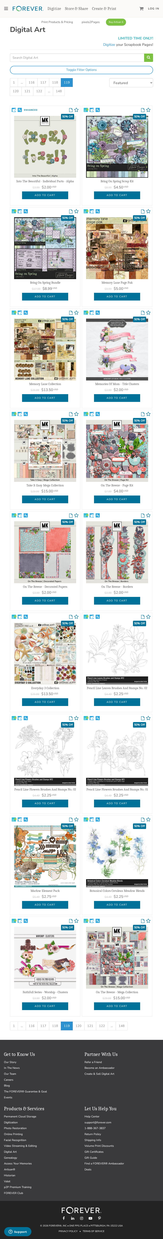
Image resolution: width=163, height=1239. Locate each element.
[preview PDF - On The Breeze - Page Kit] (143, 414)
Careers (8, 1080)
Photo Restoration (15, 1128)
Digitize (54, 8)
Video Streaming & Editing (20, 1146)
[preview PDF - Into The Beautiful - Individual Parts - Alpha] (71, 110)
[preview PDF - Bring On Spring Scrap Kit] (143, 110)
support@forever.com (97, 1122)
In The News (12, 1068)
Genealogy (10, 1158)
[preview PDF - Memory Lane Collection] (71, 313)
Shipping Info (92, 1140)
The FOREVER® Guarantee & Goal (25, 1091)
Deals (87, 1169)
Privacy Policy (68, 1231)
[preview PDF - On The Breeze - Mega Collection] (143, 921)
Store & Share (76, 8)
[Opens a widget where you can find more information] (17, 1232)
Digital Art (10, 1152)
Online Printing (13, 1134)
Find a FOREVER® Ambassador (104, 1163)
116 (32, 82)
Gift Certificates (94, 1152)
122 (39, 91)
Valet (7, 1181)
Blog (7, 1085)
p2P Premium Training (17, 1187)
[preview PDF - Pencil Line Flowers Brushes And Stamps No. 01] (143, 718)
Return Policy (92, 1134)
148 (59, 91)
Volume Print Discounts (99, 1146)
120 (16, 91)
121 (27, 91)
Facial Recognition (15, 1140)
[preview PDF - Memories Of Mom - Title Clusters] (143, 313)
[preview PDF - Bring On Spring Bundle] (71, 211)
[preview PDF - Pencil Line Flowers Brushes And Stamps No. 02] (71, 718)
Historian (9, 1175)
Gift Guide (90, 1158)
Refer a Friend (93, 1062)
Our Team (10, 1074)
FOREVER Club (13, 1193)
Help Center (91, 1116)
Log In (153, 9)
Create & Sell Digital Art (99, 1074)
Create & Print (104, 8)
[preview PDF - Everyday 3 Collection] (71, 617)
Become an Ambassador (99, 1068)
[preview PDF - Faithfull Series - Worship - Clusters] (71, 921)
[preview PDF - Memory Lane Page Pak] (143, 211)
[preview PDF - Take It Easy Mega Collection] (71, 414)
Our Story (10, 1062)
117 (43, 82)
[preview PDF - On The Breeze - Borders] (143, 516)
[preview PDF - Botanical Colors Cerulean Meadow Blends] (143, 820)
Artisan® (9, 1169)
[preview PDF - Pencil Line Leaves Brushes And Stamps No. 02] (143, 617)
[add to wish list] (76, 111)
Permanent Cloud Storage (20, 1116)
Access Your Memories (18, 1163)
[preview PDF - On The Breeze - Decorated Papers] (71, 516)
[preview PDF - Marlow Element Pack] (71, 820)
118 (55, 82)
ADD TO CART (45, 195)
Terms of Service (93, 1231)
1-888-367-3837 (95, 1128)
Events (8, 1097)
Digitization (11, 1122)
